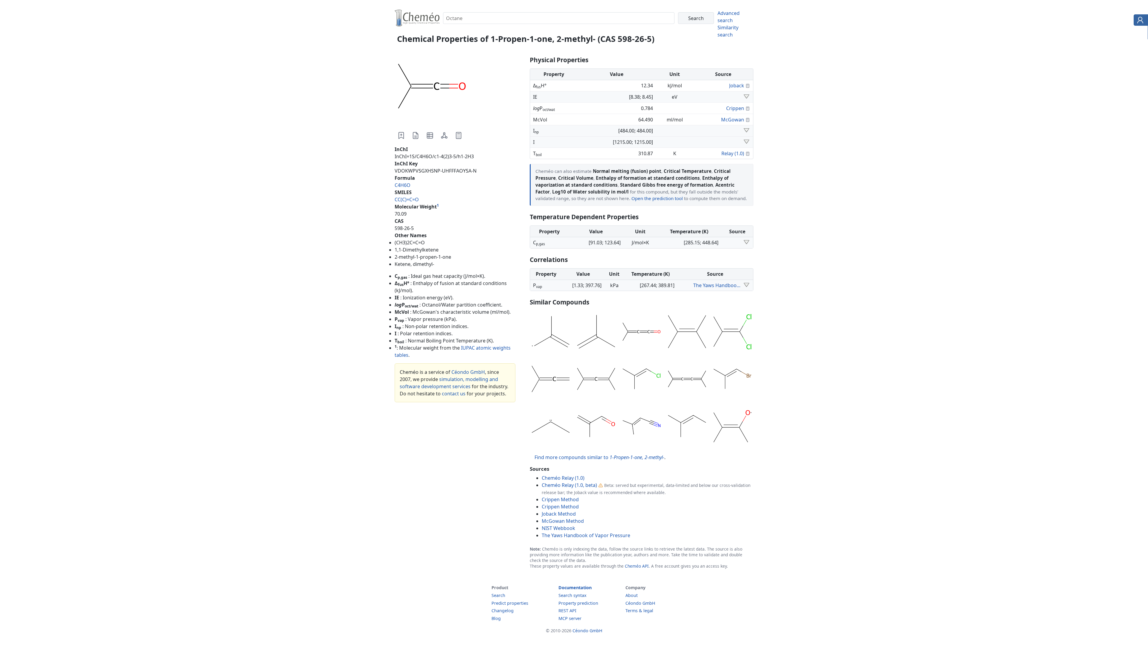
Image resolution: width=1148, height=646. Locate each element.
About (631, 595)
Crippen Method (560, 499)
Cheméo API (637, 566)
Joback (736, 85)
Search (498, 595)
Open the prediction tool (657, 198)
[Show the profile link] (1139, 21)
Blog (496, 618)
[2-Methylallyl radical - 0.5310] (551, 332)
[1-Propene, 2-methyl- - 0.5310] (596, 332)
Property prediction (578, 603)
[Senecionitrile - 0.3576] (641, 427)
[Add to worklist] (401, 135)
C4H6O (402, 185)
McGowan (732, 119)
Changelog (502, 610)
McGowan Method (563, 521)
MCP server (569, 618)
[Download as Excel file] (429, 135)
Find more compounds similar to (599, 457)
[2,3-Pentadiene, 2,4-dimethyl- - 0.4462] (596, 380)
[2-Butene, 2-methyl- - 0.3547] (687, 427)
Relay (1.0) (732, 153)
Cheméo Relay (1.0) (563, 478)
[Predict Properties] (458, 135)
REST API (567, 610)
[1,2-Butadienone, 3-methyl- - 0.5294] (641, 332)
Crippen (735, 108)
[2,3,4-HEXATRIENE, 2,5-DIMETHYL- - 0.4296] (687, 380)
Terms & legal (639, 610)
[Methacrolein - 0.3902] (596, 427)
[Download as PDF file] (415, 135)
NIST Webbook (558, 528)
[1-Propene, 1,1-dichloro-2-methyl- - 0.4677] (732, 332)
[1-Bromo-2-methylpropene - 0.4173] (732, 380)
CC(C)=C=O (407, 199)
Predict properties (509, 603)
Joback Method (559, 514)
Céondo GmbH (468, 372)
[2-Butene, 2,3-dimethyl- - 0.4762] (687, 332)
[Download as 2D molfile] (444, 135)
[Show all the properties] (746, 97)
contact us (453, 393)
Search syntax (572, 595)
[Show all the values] (746, 285)
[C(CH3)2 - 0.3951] (551, 427)
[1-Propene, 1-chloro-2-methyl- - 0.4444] (641, 380)
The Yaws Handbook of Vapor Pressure (717, 285)
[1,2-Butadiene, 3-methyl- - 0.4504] (551, 380)
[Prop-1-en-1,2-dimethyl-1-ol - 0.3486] (732, 427)
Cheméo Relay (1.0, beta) (569, 485)
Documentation (575, 587)
